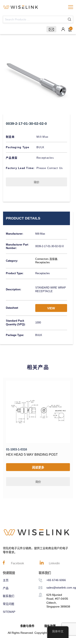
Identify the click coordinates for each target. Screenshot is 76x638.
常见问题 (8, 603)
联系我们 (8, 596)
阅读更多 (38, 467)
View (51, 308)
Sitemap (9, 611)
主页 (6, 580)
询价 (36, 182)
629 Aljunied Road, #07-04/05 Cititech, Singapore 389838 (58, 600)
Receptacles (42, 262)
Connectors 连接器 (46, 259)
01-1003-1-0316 (16, 449)
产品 (6, 588)
